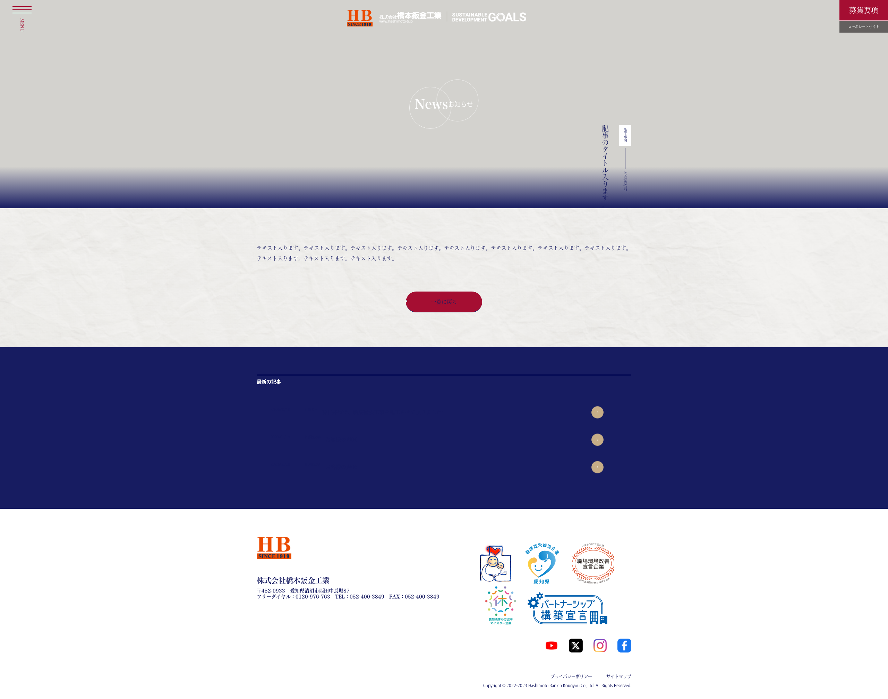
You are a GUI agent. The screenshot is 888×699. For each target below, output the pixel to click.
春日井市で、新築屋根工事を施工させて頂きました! (382, 412)
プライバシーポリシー (571, 676)
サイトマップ (618, 676)
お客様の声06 (341, 439)
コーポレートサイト (863, 26)
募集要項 (863, 10)
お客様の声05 (341, 467)
